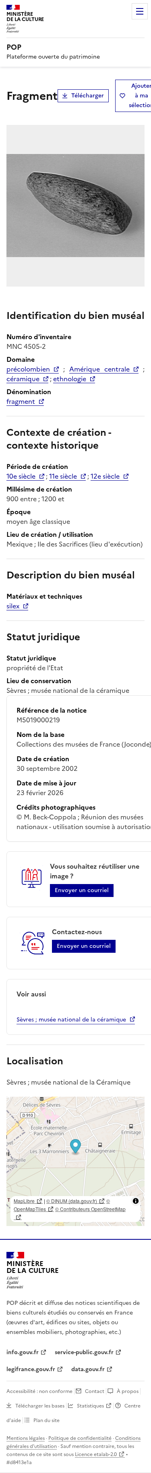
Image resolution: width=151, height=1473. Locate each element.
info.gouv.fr (22, 1352)
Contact (94, 1391)
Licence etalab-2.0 (96, 1454)
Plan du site (46, 1420)
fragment (20, 401)
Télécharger (87, 95)
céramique (22, 379)
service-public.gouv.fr (84, 1352)
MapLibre (24, 1200)
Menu (140, 11)
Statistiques (90, 1406)
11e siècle (63, 476)
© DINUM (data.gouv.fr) (71, 1200)
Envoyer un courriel (82, 890)
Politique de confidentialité (80, 1438)
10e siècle (20, 476)
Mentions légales (25, 1438)
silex (12, 606)
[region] (75, 1161)
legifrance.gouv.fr (30, 1369)
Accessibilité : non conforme (39, 1391)
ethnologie (69, 379)
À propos (128, 1391)
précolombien (28, 369)
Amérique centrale (99, 369)
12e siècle (105, 476)
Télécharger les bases (39, 1406)
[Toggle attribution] (136, 1201)
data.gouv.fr (88, 1369)
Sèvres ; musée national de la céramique (71, 1019)
